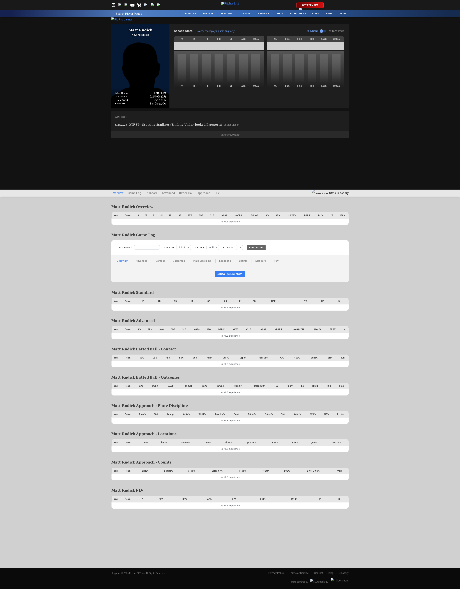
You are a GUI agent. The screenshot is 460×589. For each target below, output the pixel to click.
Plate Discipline (202, 260)
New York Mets (140, 34)
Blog (331, 573)
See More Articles (230, 134)
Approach (203, 193)
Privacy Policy (276, 573)
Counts (243, 260)
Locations (225, 260)
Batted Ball (186, 193)
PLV (217, 193)
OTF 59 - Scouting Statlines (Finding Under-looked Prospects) (177, 124)
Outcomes (179, 260)
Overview (117, 193)
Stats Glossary (338, 193)
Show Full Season (230, 274)
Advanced (168, 193)
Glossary (344, 573)
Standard (152, 193)
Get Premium (310, 5)
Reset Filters (256, 247)
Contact (160, 260)
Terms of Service (299, 573)
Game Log (134, 193)
